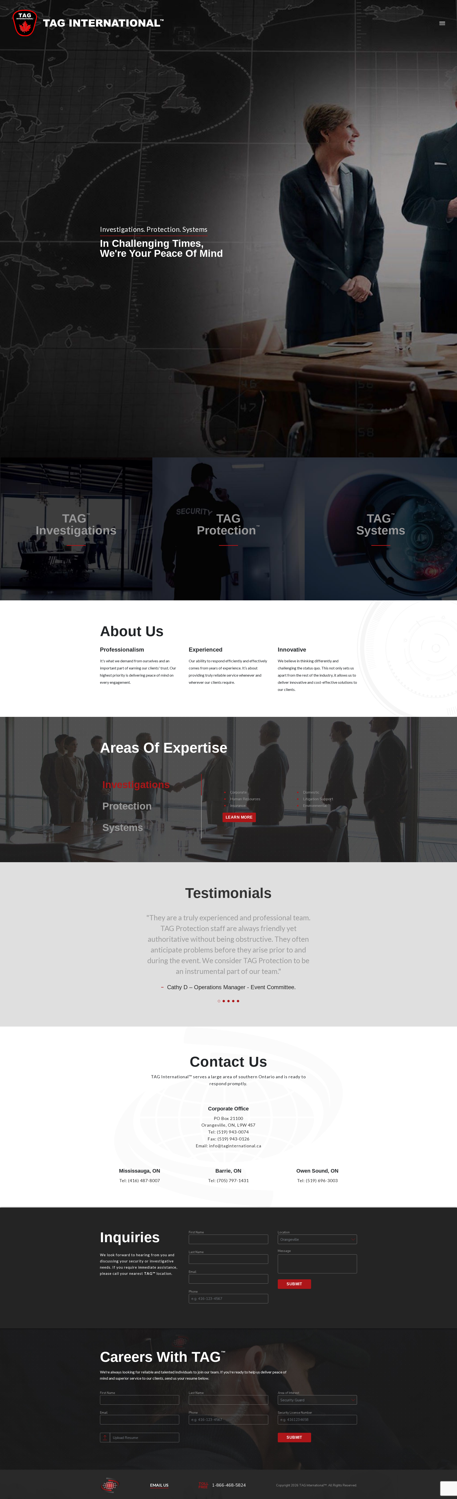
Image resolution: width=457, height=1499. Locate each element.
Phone (193, 1292)
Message (284, 1251)
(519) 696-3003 (322, 1180)
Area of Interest (288, 1393)
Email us (159, 1485)
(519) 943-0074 (233, 1131)
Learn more (239, 817)
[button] (317, 1239)
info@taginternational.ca (235, 1145)
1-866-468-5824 (229, 1485)
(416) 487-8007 (144, 1180)
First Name (196, 1232)
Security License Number (295, 1413)
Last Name (196, 1252)
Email (192, 1272)
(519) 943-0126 (233, 1138)
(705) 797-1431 (233, 1180)
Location (284, 1232)
